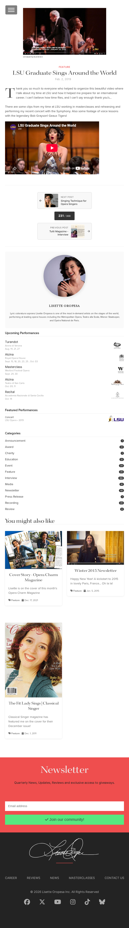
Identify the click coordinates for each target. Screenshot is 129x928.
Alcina (9, 354)
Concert (9, 417)
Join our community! (66, 819)
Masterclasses (82, 878)
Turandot (11, 342)
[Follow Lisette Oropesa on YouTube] (57, 902)
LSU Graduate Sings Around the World (65, 73)
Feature (15, 600)
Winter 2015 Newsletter (96, 570)
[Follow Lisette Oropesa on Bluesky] (102, 902)
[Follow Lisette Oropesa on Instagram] (73, 902)
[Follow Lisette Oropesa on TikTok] (87, 902)
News (54, 878)
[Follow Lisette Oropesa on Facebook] (27, 902)
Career (11, 878)
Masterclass (13, 367)
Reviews (33, 878)
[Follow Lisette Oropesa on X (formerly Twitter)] (42, 902)
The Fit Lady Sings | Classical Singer (34, 706)
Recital (10, 392)
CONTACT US (114, 878)
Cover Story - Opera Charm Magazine (33, 577)
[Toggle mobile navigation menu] (11, 9)
